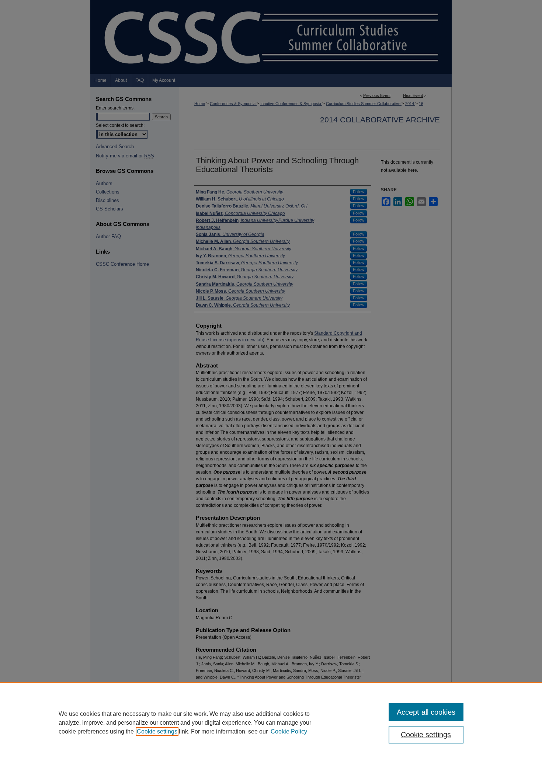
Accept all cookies (426, 712)
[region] (271, 722)
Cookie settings (157, 731)
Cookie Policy (289, 731)
